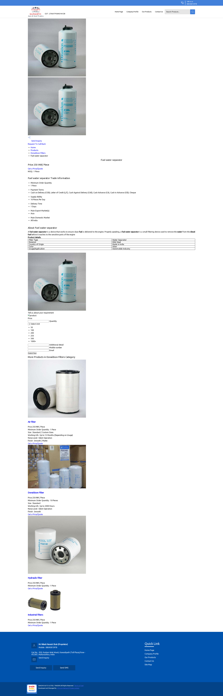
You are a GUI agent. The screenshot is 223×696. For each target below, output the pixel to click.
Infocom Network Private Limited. (68, 688)
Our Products (147, 12)
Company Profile (132, 12)
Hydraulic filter (35, 578)
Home (33, 147)
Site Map (148, 665)
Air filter (32, 422)
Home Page (119, 12)
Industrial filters (35, 615)
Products (34, 150)
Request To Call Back (37, 144)
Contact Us (159, 12)
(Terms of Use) (79, 685)
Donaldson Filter (36, 492)
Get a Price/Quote (35, 169)
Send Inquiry (36, 141)
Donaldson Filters (38, 153)
